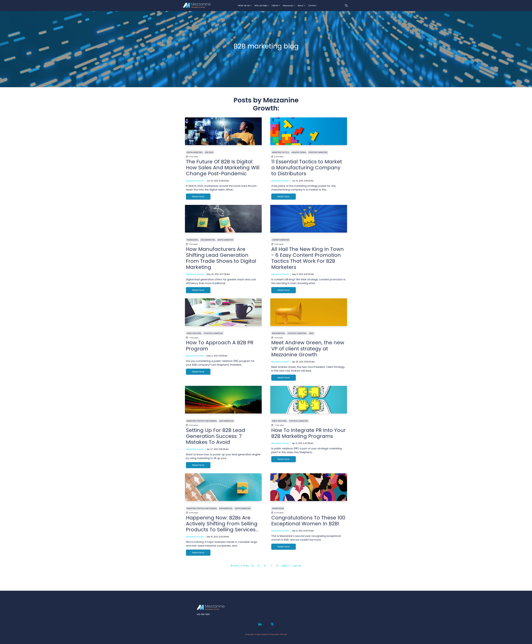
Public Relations (194, 333)
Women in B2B (278, 508)
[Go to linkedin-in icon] (260, 624)
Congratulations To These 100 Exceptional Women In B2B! (308, 520)
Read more (198, 196)
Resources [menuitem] (288, 5)
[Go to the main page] (197, 6)
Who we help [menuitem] (260, 5)
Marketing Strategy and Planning (202, 421)
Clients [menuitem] (275, 5)
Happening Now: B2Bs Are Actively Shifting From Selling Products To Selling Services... (222, 523)
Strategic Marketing (317, 152)
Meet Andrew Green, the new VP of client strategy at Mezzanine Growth (307, 348)
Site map (283, 634)
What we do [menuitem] (244, 5)
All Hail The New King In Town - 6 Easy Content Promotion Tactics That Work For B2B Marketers (307, 258)
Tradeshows (192, 240)
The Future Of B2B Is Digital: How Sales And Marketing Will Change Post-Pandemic (222, 167)
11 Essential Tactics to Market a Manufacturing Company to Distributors (306, 167)
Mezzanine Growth (195, 180)
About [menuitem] (300, 5)
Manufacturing (299, 152)
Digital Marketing (194, 152)
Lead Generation (208, 240)
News (311, 333)
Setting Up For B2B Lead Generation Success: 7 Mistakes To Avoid (215, 436)
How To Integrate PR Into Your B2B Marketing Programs (308, 433)
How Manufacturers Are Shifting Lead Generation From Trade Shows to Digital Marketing (221, 258)
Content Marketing (280, 240)
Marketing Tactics (280, 152)
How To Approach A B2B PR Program (219, 345)
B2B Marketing (278, 333)
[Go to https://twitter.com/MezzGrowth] (272, 624)
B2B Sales (209, 152)
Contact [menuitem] (312, 5)
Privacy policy (274, 634)
